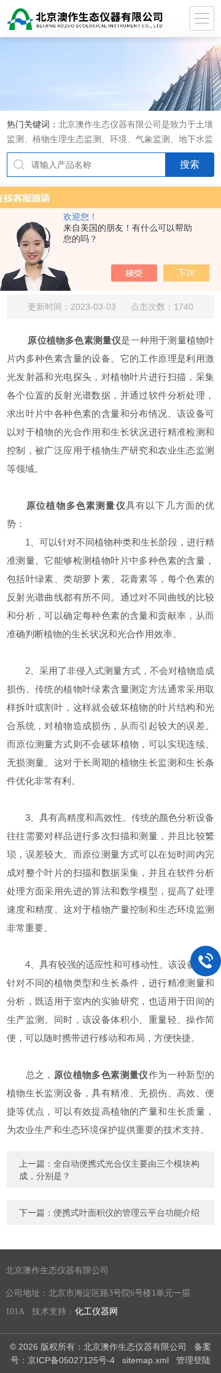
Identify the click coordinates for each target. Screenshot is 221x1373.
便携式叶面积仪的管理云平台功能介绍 (126, 1213)
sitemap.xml (145, 1360)
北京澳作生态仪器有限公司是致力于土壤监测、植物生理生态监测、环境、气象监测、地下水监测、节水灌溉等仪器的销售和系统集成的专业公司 (110, 139)
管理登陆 (193, 1360)
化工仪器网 (96, 1311)
